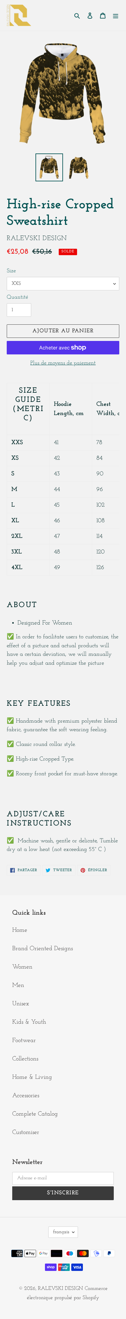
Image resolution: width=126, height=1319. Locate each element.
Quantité (17, 297)
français (61, 1232)
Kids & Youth (29, 1022)
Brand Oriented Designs (42, 949)
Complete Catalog (35, 1114)
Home (19, 930)
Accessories (25, 1096)
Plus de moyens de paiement (63, 363)
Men (18, 985)
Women (22, 967)
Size (11, 271)
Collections (25, 1059)
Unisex (20, 1004)
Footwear (24, 1040)
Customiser (25, 1132)
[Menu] (115, 15)
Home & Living (32, 1077)
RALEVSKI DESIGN (60, 1288)
